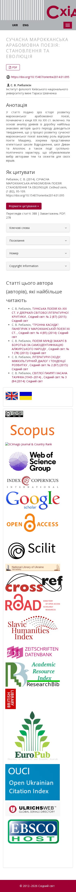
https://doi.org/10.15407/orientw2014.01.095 (40, 77)
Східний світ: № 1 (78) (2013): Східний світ (40, 351)
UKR (15, 25)
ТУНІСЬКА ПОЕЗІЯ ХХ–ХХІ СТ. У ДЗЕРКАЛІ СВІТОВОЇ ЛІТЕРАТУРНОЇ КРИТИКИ (40, 313)
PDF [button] (14, 67)
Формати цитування (23, 206)
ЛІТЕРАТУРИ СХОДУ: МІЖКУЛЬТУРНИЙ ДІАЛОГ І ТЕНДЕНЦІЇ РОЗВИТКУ (38, 361)
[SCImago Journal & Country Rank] (28, 444)
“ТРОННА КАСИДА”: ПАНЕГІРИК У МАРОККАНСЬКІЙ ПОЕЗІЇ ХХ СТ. (41, 329)
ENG (26, 25)
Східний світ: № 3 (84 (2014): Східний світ (39, 379)
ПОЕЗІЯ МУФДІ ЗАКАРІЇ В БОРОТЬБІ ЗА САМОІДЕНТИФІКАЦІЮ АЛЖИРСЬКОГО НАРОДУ (39, 345)
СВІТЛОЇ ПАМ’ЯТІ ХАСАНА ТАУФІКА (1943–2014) (39, 375)
